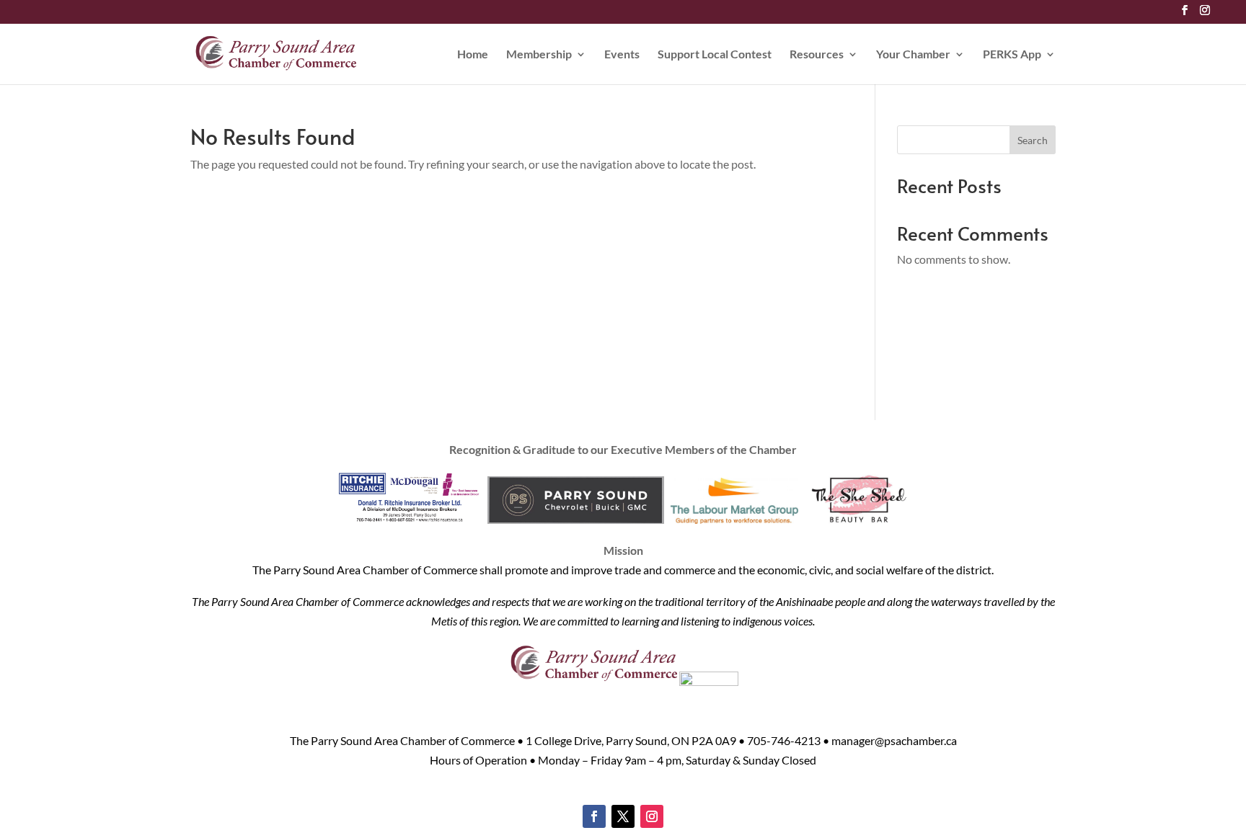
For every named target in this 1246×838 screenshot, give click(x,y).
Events (622, 55)
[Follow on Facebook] (594, 816)
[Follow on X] (623, 816)
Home (472, 55)
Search (1032, 140)
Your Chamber (913, 55)
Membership (539, 55)
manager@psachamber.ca (894, 740)
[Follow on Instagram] (651, 816)
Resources (817, 55)
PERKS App (1012, 55)
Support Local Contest (715, 55)
